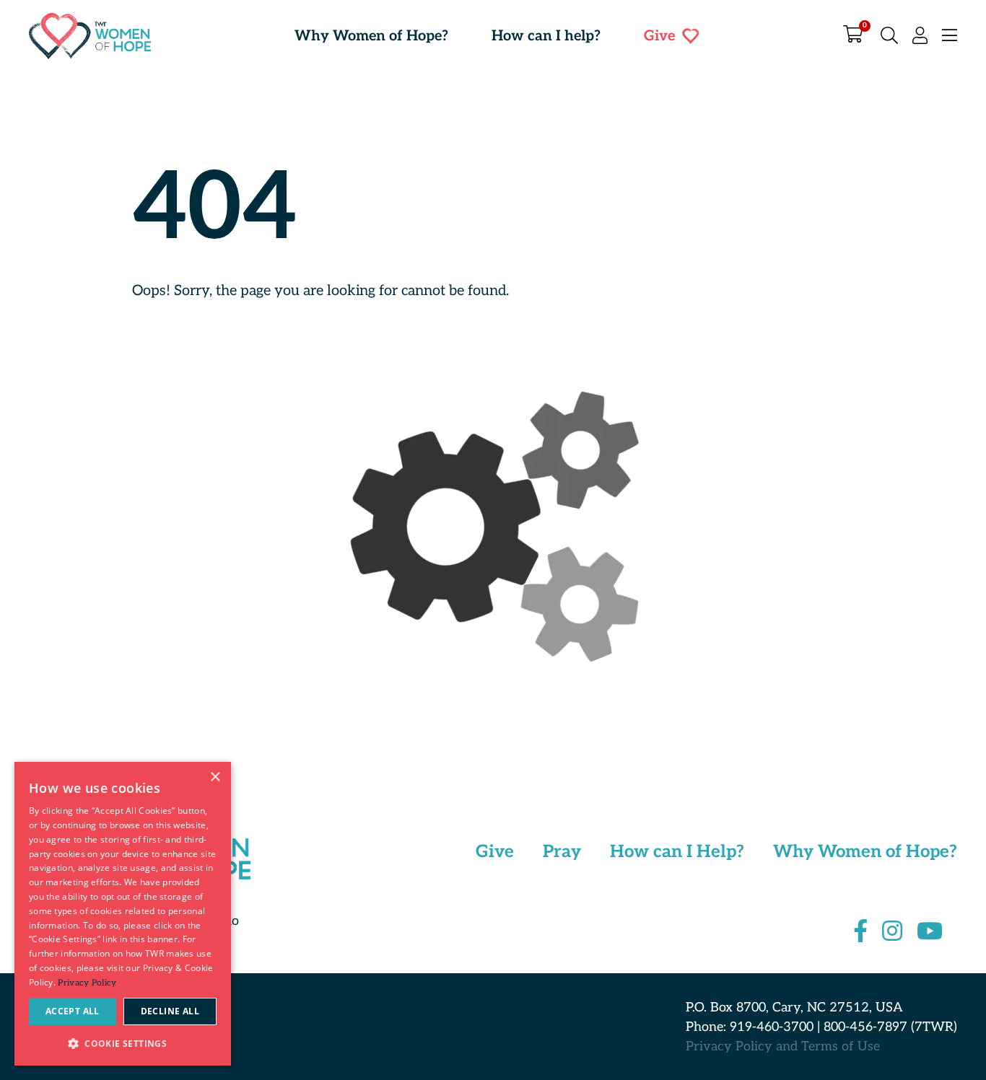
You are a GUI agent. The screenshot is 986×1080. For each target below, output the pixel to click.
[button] (123, 1043)
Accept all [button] (72, 1011)
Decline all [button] (170, 1011)
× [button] (214, 777)
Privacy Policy (87, 983)
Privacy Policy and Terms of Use (783, 1046)
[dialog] (122, 914)
